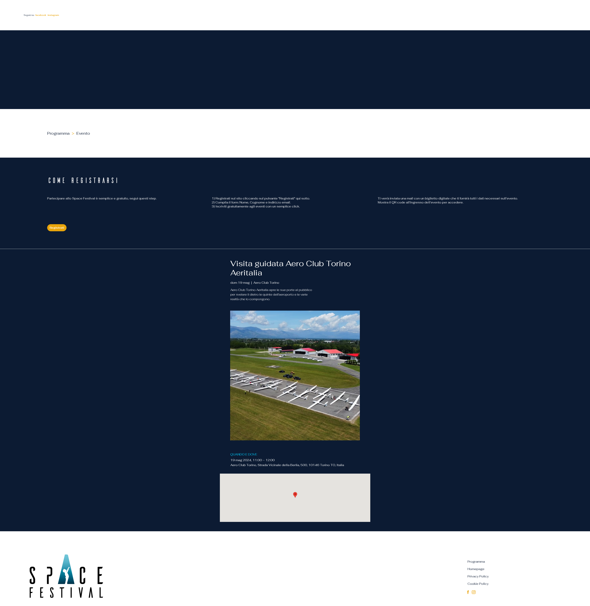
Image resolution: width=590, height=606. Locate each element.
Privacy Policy (478, 576)
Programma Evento (69, 133)
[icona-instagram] (474, 592)
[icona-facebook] (468, 592)
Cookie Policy (478, 584)
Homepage (476, 569)
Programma (476, 562)
